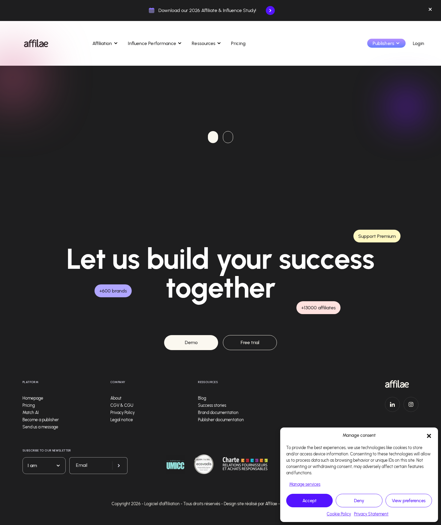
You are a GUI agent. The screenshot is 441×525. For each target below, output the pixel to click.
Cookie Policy (339, 514)
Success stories (212, 405)
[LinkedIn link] (392, 404)
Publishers (383, 43)
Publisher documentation (221, 419)
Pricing (238, 43)
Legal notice (121, 419)
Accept (309, 500)
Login (418, 43)
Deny (359, 500)
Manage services (304, 484)
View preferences (408, 500)
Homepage (32, 398)
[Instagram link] (411, 404)
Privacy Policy (122, 412)
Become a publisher (40, 419)
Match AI (30, 412)
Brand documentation (218, 412)
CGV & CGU (121, 405)
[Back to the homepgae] (36, 43)
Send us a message (40, 427)
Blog (202, 398)
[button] (429, 435)
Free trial (250, 342)
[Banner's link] (270, 10)
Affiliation (102, 43)
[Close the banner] (430, 10)
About (116, 398)
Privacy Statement (371, 514)
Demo (191, 342)
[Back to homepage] (401, 384)
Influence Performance (152, 43)
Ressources (203, 43)
